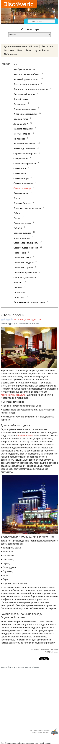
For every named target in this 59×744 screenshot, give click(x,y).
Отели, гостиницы (22, 188)
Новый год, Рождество (24, 148)
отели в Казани (25, 435)
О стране (9, 50)
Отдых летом (19, 173)
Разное (17, 218)
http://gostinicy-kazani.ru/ (13, 394)
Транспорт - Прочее (23, 267)
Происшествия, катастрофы (27, 208)
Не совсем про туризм (24, 143)
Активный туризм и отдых (26, 79)
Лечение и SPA (20, 124)
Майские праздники (23, 129)
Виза (19, 50)
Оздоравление (20, 158)
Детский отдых (20, 99)
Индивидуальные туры (24, 109)
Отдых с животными (23, 183)
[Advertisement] (29, 694)
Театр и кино (19, 253)
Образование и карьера (25, 153)
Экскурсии (47, 46)
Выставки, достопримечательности (30, 89)
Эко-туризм (19, 292)
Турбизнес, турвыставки (25, 272)
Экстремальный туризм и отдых (29, 302)
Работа (17, 213)
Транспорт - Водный (23, 262)
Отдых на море (21, 178)
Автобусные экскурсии (24, 69)
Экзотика (17, 287)
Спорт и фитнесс (21, 238)
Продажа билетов (22, 203)
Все (15, 64)
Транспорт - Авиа (22, 257)
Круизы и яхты (20, 119)
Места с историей (22, 134)
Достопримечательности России (21, 46)
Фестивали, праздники (24, 277)
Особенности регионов (24, 163)
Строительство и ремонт (25, 248)
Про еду (17, 198)
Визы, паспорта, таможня (26, 84)
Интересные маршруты (25, 114)
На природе (19, 139)
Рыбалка (17, 228)
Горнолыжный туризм (24, 94)
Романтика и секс (22, 223)
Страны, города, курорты (25, 243)
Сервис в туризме (22, 233)
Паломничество (21, 193)
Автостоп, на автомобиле (26, 74)
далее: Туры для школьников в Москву (20, 323)
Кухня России (42, 50)
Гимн (28, 50)
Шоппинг (17, 282)
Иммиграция (19, 104)
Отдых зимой (19, 168)
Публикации (10, 54)
